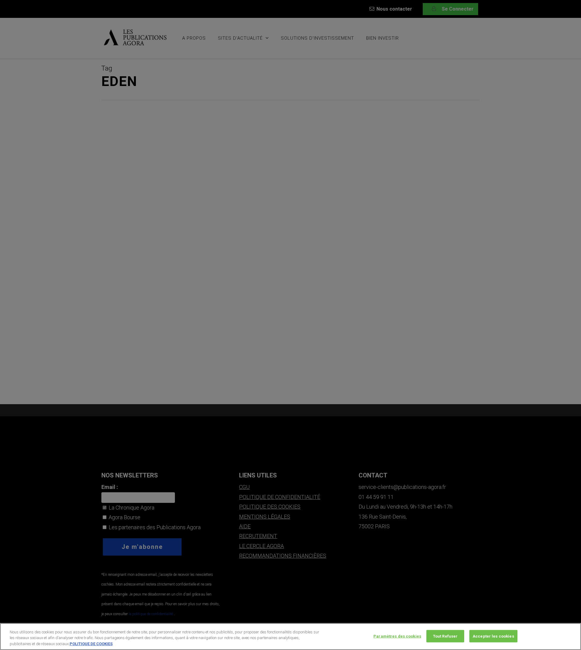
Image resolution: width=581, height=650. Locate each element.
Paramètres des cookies (397, 636)
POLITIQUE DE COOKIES (91, 644)
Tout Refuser (445, 636)
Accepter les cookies (493, 636)
